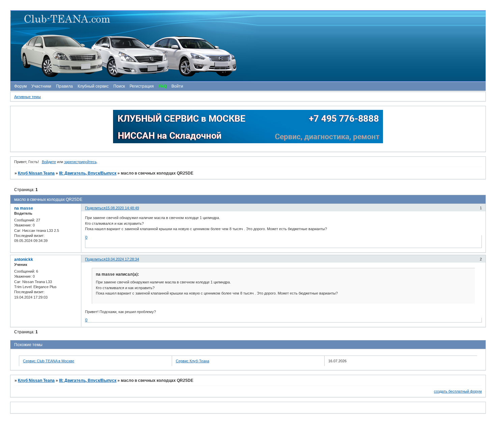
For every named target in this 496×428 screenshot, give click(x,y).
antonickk (23, 259)
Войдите (49, 162)
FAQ (163, 86)
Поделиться (95, 208)
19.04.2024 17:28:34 (122, 259)
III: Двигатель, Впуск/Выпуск (87, 173)
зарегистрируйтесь (80, 162)
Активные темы (27, 97)
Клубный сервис (93, 86)
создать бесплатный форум (458, 391)
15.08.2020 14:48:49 (122, 208)
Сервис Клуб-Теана (192, 361)
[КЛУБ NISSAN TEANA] (248, 46)
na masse (23, 208)
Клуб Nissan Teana (36, 173)
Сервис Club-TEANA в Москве (48, 361)
